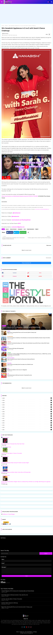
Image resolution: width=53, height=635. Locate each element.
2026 (27, 398)
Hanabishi (20, 229)
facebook (14, 272)
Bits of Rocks (5, 465)
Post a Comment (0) (26, 263)
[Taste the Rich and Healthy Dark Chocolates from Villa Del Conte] (3, 365)
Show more (48, 245)
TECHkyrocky (6, 456)
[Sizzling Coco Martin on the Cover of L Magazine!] (3, 370)
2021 (27, 409)
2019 (27, 414)
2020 (27, 411)
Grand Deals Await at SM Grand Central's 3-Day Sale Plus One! (14, 594)
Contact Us (21, 631)
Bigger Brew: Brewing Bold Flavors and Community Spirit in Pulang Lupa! (16, 606)
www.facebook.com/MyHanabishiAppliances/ (42, 209)
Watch (6, 25)
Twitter (17, 232)
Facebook (10, 232)
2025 (27, 400)
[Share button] (28, 232)
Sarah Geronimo (30, 229)
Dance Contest (13, 229)
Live (24, 229)
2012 (27, 429)
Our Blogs (35, 631)
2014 (27, 425)
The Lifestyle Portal (7, 447)
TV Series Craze (6, 475)
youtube (40, 276)
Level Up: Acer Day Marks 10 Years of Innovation (11, 453)
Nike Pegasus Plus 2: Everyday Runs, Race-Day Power (12, 443)
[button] (49, 2)
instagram (15, 276)
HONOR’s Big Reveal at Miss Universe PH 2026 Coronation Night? (15, 462)
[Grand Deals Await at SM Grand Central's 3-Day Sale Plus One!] (3, 375)
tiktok (40, 272)
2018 (27, 416)
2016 (27, 420)
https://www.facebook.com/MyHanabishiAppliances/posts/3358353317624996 (20, 196)
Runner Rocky (6, 437)
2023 (27, 405)
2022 (27, 407)
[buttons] (22, 627)
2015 (27, 423)
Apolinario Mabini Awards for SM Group (9, 602)
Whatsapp (24, 232)
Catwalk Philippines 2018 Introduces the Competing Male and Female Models (17, 590)
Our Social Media (28, 631)
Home (3, 25)
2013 (27, 427)
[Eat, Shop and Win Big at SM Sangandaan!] (3, 349)
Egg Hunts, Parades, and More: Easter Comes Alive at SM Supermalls (15, 472)
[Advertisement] (26, 14)
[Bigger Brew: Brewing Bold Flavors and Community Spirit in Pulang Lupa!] (3, 333)
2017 (27, 418)
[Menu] (1, 2)
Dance (7, 229)
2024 (27, 402)
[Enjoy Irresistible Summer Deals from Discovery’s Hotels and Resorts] (3, 359)
